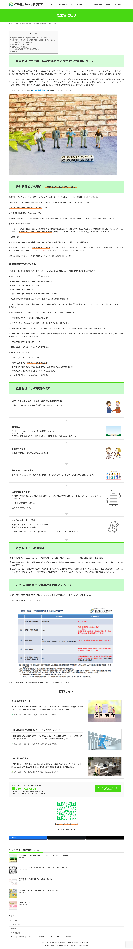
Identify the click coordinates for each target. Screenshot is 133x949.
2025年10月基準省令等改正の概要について (26, 49)
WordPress (55, 945)
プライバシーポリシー (55, 937)
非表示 (35, 33)
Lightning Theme (66, 945)
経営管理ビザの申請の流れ (20, 44)
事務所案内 (42, 937)
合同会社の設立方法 (19, 758)
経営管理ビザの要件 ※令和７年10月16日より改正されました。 (33, 40)
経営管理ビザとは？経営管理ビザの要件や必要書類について (33, 38)
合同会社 (55, 256)
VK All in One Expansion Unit (80, 945)
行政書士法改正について (27, 902)
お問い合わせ (31, 937)
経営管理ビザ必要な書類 (22, 42)
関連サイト (14, 51)
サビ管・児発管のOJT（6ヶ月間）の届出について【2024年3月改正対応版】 (44, 867)
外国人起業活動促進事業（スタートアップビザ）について (35, 730)
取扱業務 (21, 937)
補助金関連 (14, 929)
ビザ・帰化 (14, 920)
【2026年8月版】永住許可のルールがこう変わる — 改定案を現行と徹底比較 (44, 855)
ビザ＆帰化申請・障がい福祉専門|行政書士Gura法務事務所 (36, 715)
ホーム (13, 937)
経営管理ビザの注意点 (18, 47)
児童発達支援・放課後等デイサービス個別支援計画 (35, 879)
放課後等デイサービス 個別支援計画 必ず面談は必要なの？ (39, 891)
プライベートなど (16, 924)
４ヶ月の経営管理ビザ (20, 701)
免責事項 (68, 937)
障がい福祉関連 (15, 933)
